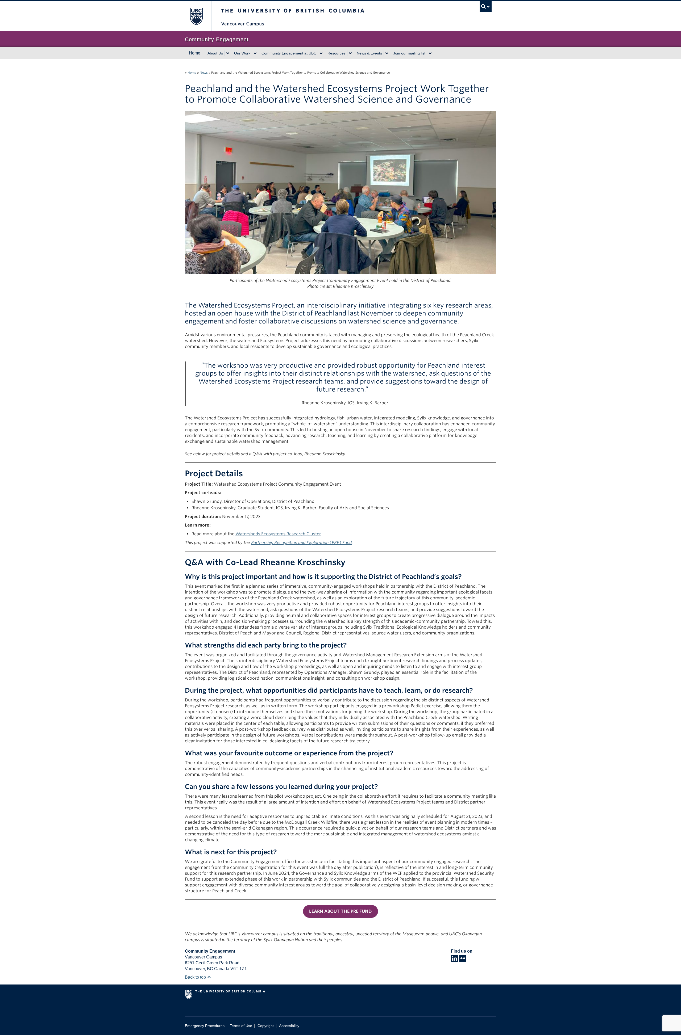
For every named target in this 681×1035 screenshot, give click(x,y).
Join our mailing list (409, 53)
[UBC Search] (486, 6)
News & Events (369, 53)
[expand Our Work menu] (255, 53)
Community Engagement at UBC (288, 53)
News (204, 72)
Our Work (242, 53)
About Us (215, 53)
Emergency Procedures (205, 1026)
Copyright (266, 1026)
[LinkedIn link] (454, 960)
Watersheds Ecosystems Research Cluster (278, 533)
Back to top (196, 977)
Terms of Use (241, 1026)
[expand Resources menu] (350, 53)
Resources (336, 53)
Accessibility (289, 1026)
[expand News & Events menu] (387, 53)
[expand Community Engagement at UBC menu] (321, 53)
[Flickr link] (462, 960)
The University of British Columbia (196, 16)
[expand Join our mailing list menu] (430, 53)
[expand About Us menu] (228, 53)
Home (194, 53)
